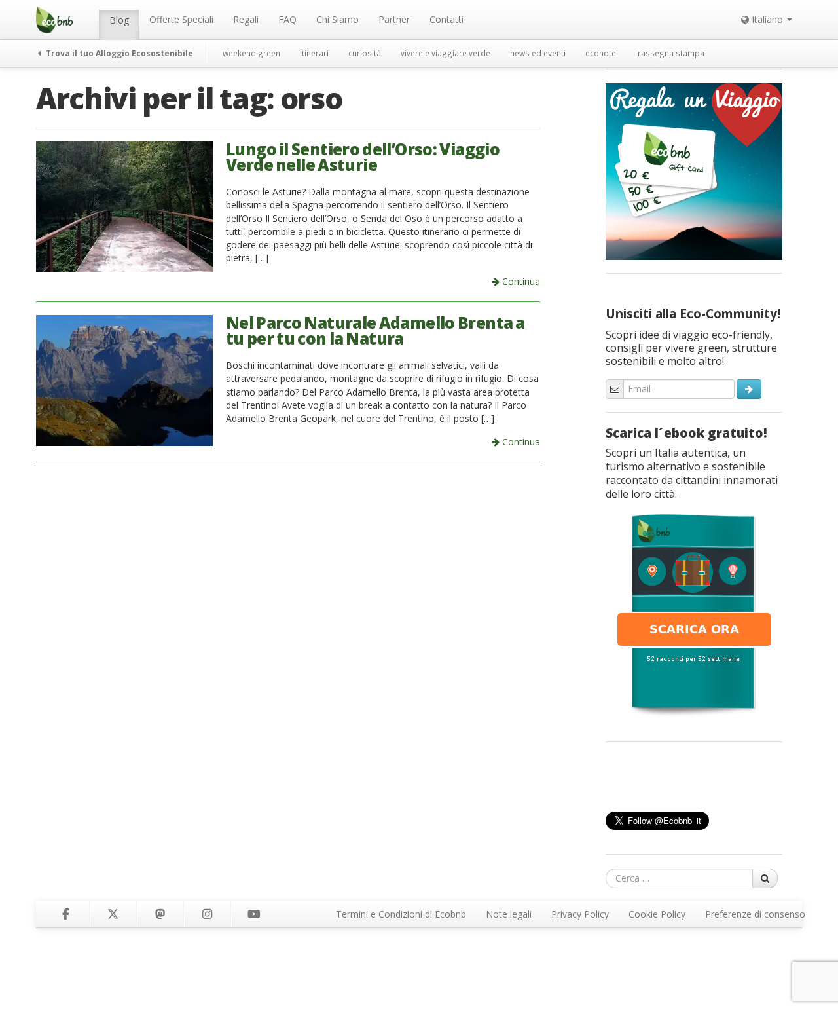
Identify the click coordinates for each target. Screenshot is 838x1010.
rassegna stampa (671, 53)
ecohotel (601, 53)
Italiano (767, 19)
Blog (119, 20)
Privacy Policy (580, 914)
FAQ (287, 19)
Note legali (509, 914)
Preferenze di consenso (755, 914)
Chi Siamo (337, 19)
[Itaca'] (694, 613)
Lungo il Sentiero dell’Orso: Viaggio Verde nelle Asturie (363, 157)
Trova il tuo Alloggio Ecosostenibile (118, 53)
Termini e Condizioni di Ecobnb (401, 914)
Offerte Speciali (181, 19)
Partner (394, 19)
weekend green (251, 53)
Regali (246, 19)
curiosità (364, 53)
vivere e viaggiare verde (445, 53)
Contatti (446, 19)
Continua (520, 281)
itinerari (314, 53)
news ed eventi (538, 53)
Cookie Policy (656, 914)
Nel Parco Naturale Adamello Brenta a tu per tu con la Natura (375, 331)
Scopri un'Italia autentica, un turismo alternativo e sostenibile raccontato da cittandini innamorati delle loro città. (692, 473)
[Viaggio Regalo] (694, 170)
